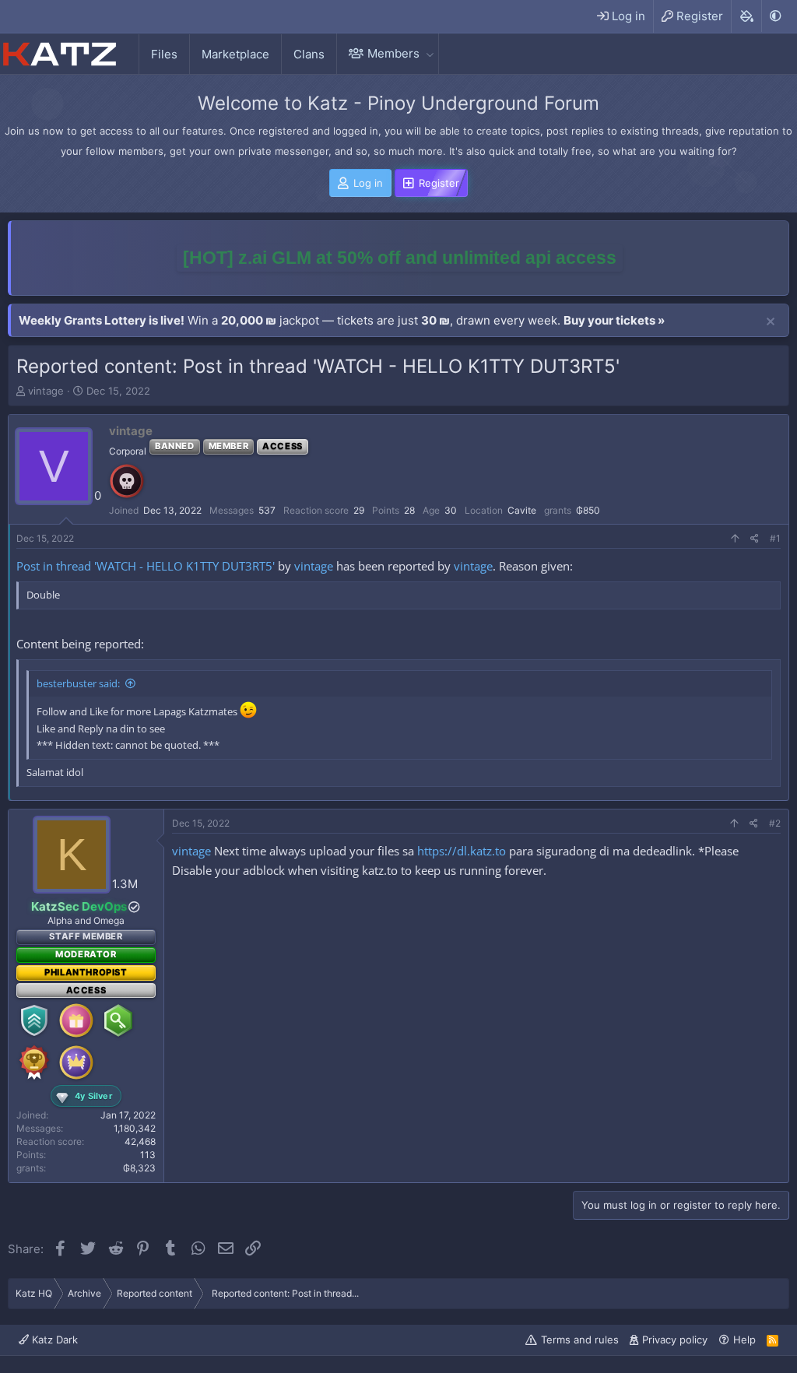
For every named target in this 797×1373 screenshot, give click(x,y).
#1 (775, 538)
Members (393, 53)
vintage (46, 391)
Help (744, 1339)
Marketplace (235, 54)
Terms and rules (580, 1339)
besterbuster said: (78, 683)
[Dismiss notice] (770, 322)
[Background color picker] (746, 16)
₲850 (588, 510)
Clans (309, 54)
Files (164, 54)
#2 (775, 823)
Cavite (521, 510)
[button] (429, 53)
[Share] (754, 539)
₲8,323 (139, 1168)
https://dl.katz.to (461, 851)
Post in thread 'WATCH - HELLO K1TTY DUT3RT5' (145, 566)
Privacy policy (674, 1339)
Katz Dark (53, 1339)
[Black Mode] (775, 16)
